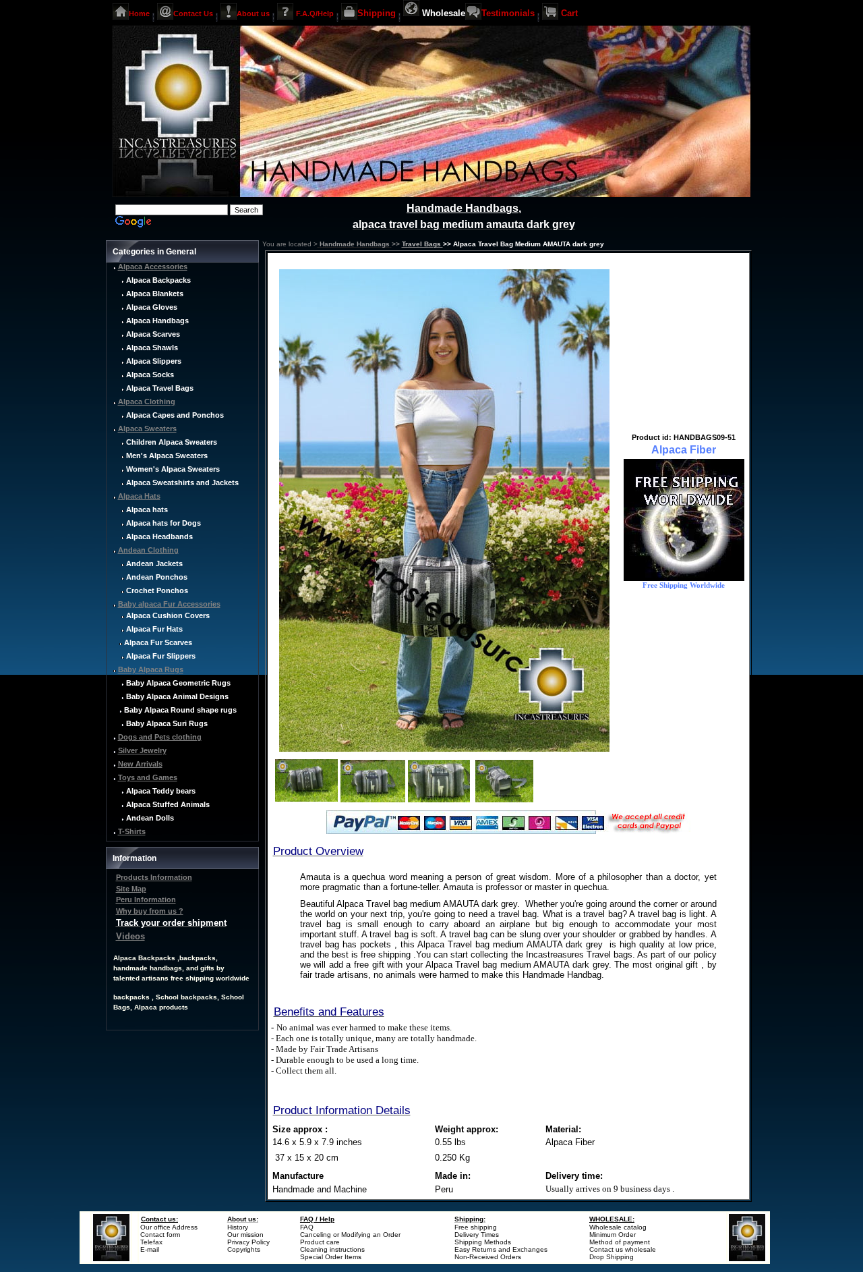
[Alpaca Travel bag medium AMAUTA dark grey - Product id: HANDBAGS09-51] (444, 749)
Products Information (154, 877)
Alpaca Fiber (683, 449)
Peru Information (146, 899)
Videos (130, 936)
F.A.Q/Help (315, 13)
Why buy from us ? (149, 911)
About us (253, 13)
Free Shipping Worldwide (684, 585)
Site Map (131, 889)
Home (139, 13)
